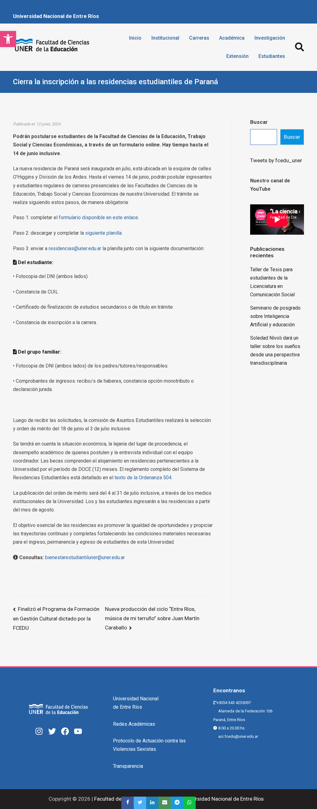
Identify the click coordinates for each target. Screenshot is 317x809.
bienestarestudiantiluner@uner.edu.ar (85, 557)
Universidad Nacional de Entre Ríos (56, 16)
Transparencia (128, 766)
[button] (8, 39)
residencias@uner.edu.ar (75, 248)
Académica (232, 38)
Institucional (165, 38)
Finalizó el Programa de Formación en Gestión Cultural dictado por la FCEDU (56, 618)
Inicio (135, 38)
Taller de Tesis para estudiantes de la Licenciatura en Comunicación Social (272, 282)
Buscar (259, 122)
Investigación (269, 38)
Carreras (199, 38)
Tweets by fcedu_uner (276, 160)
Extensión (237, 56)
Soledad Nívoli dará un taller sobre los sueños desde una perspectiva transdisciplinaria (275, 350)
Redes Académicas (134, 724)
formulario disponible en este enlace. (99, 217)
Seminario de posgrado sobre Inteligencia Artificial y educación (275, 316)
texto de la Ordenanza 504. (143, 478)
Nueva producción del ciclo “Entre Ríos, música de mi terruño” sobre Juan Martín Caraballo (152, 618)
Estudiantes (271, 56)
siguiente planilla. (104, 233)
